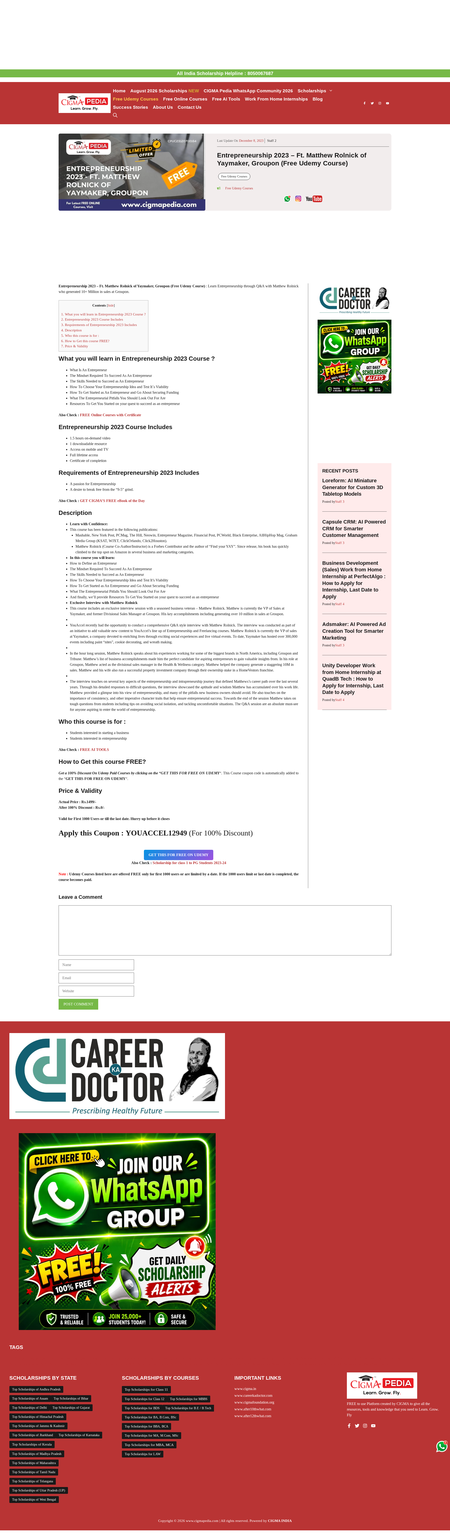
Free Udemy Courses (135, 99)
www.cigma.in (245, 1389)
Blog (318, 99)
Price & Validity (74, 346)
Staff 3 (339, 501)
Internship (266, 1358)
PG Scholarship (370, 1358)
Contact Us (190, 107)
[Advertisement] (225, 34)
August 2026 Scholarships (164, 90)
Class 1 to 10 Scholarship (58, 1358)
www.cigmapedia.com (202, 1521)
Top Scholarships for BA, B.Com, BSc (150, 1417)
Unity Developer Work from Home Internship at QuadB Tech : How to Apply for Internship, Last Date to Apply (352, 679)
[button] (115, 115)
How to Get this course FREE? (85, 341)
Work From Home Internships (276, 99)
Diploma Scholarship (138, 1358)
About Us (163, 107)
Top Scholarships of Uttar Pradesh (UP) (38, 1490)
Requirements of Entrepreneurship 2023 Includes (99, 325)
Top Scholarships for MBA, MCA (149, 1445)
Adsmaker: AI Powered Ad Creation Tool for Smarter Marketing (354, 631)
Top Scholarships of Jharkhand (32, 1435)
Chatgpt (32, 1358)
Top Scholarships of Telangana (32, 1481)
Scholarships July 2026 (196, 1364)
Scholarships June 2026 (232, 1364)
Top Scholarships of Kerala (32, 1444)
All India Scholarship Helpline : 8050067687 (225, 73)
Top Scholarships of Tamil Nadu (33, 1472)
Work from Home (376, 1364)
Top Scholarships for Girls (317, 1364)
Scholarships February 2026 (115, 1364)
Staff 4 (339, 604)
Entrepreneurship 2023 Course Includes (92, 319)
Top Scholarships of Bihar (71, 1398)
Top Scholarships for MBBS (188, 1399)
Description (71, 330)
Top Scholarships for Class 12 (144, 1399)
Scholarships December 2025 (71, 1364)
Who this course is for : (80, 335)
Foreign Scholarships (209, 1358)
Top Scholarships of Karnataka (79, 1435)
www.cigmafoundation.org (254, 1402)
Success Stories (130, 107)
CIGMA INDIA (280, 1521)
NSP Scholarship (345, 1358)
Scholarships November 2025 (274, 1364)
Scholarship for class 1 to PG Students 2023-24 (189, 863)
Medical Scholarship (315, 1358)
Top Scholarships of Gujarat (71, 1407)
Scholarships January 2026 (157, 1364)
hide (111, 305)
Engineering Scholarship (173, 1358)
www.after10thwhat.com (252, 1409)
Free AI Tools (226, 99)
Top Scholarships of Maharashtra (34, 1463)
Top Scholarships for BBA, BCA (146, 1426)
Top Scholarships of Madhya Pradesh (36, 1454)
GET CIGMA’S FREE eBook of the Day (112, 501)
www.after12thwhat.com (252, 1416)
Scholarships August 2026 (28, 1364)
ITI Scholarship (287, 1358)
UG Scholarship (349, 1364)
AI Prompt (17, 1358)
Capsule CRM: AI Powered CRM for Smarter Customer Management (354, 528)
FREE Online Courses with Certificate (110, 415)
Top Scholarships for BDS (142, 1408)
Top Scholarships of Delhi (29, 1407)
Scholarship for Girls (398, 1358)
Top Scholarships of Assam (30, 1398)
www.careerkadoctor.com (253, 1395)
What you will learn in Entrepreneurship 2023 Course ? (103, 314)
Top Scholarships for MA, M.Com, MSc (151, 1435)
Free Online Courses (185, 99)
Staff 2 (271, 140)
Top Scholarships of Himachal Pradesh (38, 1417)
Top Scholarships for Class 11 (146, 1389)
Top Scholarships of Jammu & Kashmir (38, 1426)
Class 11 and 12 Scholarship (100, 1358)
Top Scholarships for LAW (143, 1454)
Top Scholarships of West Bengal (34, 1499)
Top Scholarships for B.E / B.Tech (188, 1408)
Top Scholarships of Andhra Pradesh (36, 1389)
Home (119, 90)
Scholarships (312, 90)
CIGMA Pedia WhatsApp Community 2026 (248, 90)
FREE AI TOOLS (94, 750)
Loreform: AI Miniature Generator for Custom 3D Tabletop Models (352, 487)
